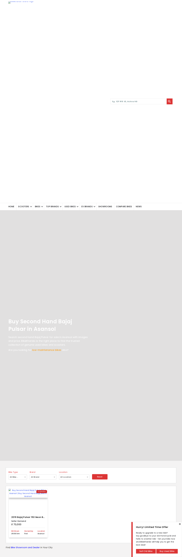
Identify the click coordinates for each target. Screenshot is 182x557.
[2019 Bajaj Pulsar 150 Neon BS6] (28, 501)
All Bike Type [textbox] (15, 477)
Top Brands (52, 206)
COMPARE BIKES (124, 206)
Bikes (37, 206)
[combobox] (18, 477)
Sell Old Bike (145, 551)
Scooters (23, 206)
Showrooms (105, 206)
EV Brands (87, 206)
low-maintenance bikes (46, 350)
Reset (100, 476)
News (139, 206)
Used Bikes (70, 206)
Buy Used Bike (167, 551)
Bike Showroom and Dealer (25, 547)
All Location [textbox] (65, 477)
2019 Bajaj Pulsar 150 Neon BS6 (28, 517)
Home (11, 206)
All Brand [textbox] (35, 477)
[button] (31, 206)
